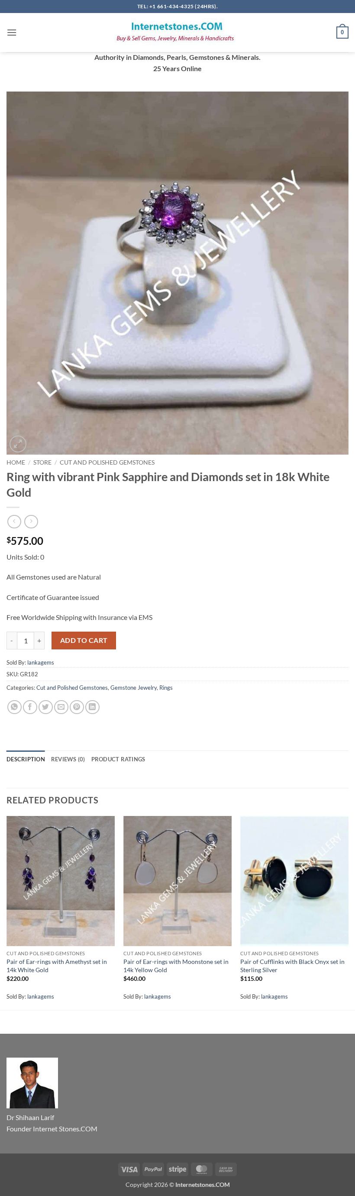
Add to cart (84, 640)
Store (42, 462)
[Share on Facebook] (30, 707)
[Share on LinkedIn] (92, 707)
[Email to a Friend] (61, 707)
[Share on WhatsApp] (14, 707)
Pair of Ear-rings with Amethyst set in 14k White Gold (56, 965)
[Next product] (14, 521)
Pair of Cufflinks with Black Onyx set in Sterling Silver (292, 965)
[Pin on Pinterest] (77, 707)
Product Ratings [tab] (118, 759)
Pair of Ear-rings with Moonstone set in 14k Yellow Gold (176, 965)
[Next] (348, 912)
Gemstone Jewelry (133, 687)
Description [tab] (25, 759)
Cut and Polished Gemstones (107, 462)
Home (15, 462)
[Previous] (6, 912)
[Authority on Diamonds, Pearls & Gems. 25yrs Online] (177, 32)
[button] (11, 32)
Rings (166, 687)
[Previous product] (31, 521)
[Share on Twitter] (46, 707)
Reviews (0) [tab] (68, 759)
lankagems (40, 662)
